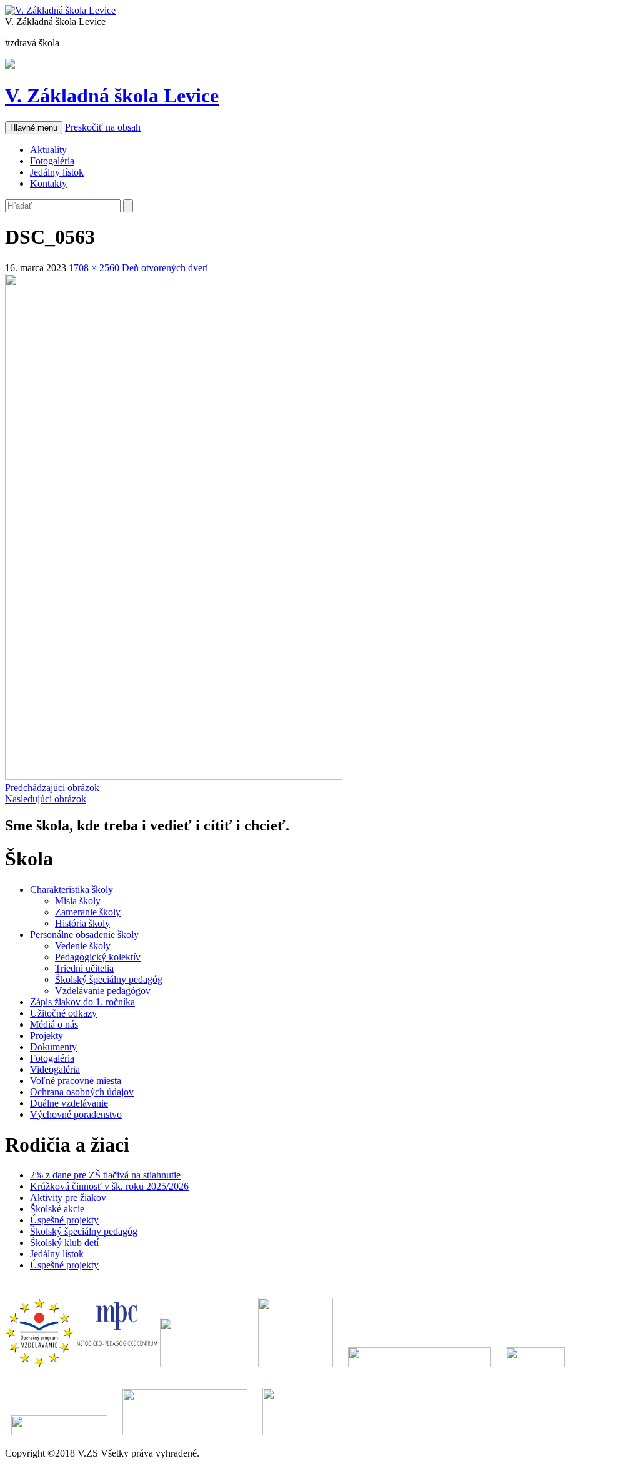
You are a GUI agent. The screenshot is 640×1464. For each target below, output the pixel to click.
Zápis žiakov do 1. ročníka (82, 1002)
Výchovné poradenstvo (76, 1114)
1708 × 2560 (94, 267)
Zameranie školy (88, 912)
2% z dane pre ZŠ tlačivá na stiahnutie (105, 1175)
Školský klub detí (64, 1242)
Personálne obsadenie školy (84, 934)
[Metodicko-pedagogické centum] (118, 1363)
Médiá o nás (54, 1024)
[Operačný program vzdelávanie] (40, 1363)
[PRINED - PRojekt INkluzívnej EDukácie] (206, 1363)
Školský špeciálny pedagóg (108, 979)
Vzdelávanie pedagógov (103, 990)
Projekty (46, 1035)
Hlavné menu (34, 127)
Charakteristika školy (71, 889)
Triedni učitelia (84, 968)
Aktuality (48, 149)
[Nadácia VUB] (420, 1363)
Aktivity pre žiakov (68, 1197)
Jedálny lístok (57, 172)
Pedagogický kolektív (98, 957)
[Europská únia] (297, 1363)
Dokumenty (53, 1047)
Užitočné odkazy (63, 1013)
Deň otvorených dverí (165, 267)
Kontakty (48, 183)
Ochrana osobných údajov (82, 1092)
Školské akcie (57, 1208)
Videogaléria (55, 1069)
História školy (82, 923)
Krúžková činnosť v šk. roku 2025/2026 (109, 1186)
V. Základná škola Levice (112, 95)
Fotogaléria (52, 161)
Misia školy (78, 900)
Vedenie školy (83, 945)
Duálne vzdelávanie (69, 1103)
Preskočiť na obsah (103, 127)
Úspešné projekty (64, 1220)
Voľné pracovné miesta (75, 1080)
